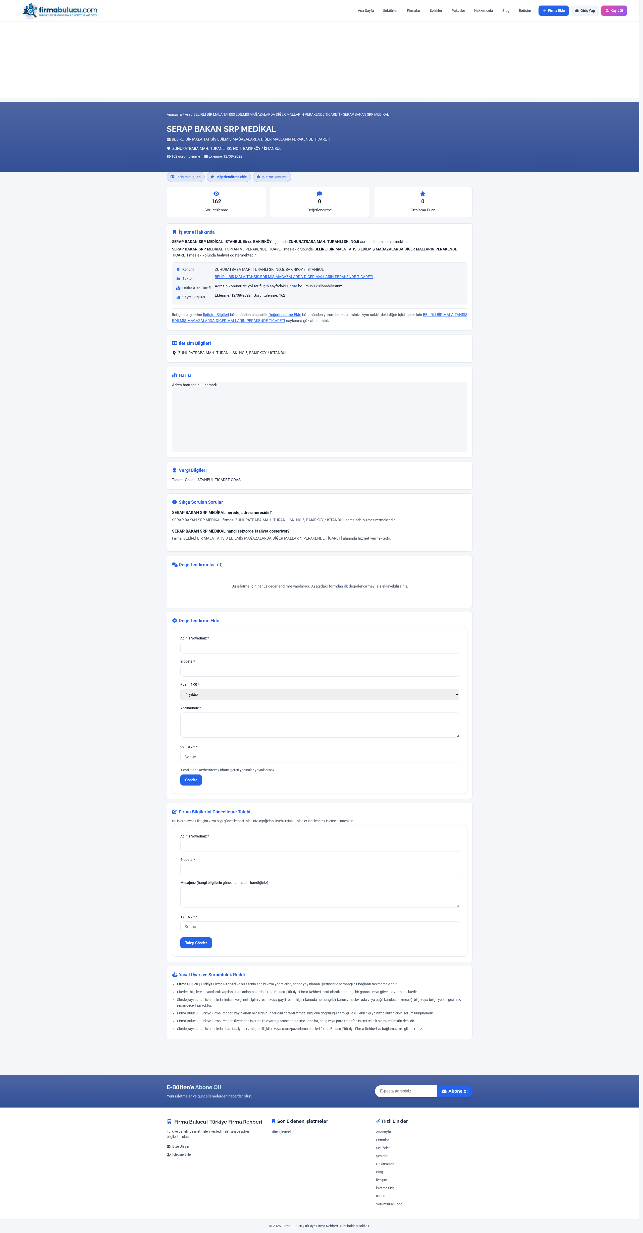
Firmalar (413, 11)
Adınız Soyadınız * (194, 638)
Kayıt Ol (617, 11)
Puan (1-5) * (189, 685)
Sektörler (390, 11)
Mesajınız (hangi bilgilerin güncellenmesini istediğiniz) (224, 883)
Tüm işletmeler (282, 1132)
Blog (506, 11)
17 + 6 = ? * (188, 917)
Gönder (191, 780)
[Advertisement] (320, 59)
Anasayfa (383, 1132)
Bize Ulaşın (180, 1146)
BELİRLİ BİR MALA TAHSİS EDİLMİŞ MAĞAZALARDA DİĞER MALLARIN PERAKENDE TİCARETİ (294, 277)
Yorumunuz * (190, 708)
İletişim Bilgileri (216, 314)
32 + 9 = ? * (188, 747)
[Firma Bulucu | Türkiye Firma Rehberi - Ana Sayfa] (57, 10)
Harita (292, 286)
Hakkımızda (483, 11)
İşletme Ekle (181, 1154)
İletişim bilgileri (188, 177)
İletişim (525, 11)
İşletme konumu (274, 177)
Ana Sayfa (366, 11)
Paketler (458, 11)
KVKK (380, 1196)
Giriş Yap (587, 11)
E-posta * (187, 662)
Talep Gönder (196, 943)
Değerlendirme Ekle (285, 314)
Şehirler (436, 11)
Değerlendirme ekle (231, 177)
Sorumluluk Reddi (389, 1204)
